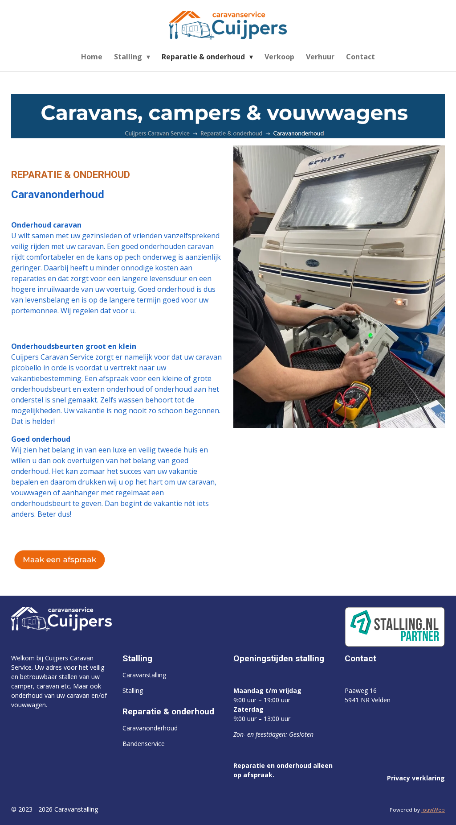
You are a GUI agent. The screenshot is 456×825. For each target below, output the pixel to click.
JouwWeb (433, 809)
